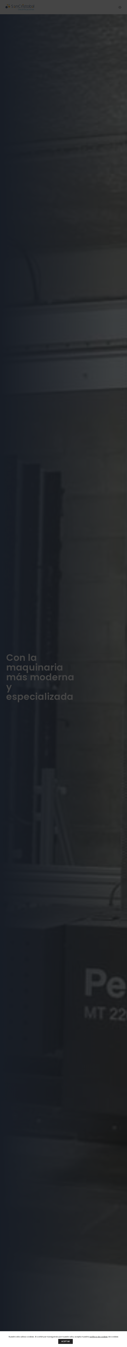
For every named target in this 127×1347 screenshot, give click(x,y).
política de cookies (99, 1336)
